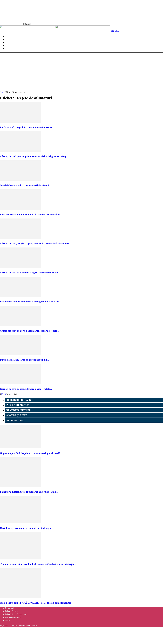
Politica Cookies (11, 611)
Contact (8, 620)
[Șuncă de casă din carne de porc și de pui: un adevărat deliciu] (20, 354)
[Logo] (27, 31)
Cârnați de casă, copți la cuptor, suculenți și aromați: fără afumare (34, 243)
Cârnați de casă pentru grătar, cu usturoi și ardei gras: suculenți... (34, 156)
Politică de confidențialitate (16, 614)
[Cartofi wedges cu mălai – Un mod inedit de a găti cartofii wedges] (20, 523)
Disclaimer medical (13, 617)
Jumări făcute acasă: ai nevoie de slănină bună (24, 185)
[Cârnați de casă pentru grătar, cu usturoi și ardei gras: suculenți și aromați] (20, 151)
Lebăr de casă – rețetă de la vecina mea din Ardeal (26, 127)
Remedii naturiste (18, 410)
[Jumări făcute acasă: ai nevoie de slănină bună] (20, 180)
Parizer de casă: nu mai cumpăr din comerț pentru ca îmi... (31, 214)
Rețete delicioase (18, 400)
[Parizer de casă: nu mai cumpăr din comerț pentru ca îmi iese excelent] (20, 209)
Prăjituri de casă (18, 405)
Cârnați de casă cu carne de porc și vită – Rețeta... (26, 389)
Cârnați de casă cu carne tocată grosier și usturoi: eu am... (30, 272)
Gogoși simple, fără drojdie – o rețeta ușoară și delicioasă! (30, 453)
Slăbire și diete (16, 415)
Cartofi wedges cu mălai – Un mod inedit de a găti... (27, 528)
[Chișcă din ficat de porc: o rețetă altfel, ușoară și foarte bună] (20, 325)
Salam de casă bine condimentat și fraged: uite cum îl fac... (30, 301)
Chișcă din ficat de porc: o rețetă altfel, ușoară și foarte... (29, 330)
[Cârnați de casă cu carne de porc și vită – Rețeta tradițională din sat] (20, 383)
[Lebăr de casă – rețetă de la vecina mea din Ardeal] (20, 122)
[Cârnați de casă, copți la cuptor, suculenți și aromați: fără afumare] (20, 238)
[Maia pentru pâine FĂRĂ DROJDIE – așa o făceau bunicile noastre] (20, 597)
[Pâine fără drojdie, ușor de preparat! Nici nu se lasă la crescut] (20, 486)
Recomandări (15, 420)
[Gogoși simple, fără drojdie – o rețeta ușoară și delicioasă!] (20, 448)
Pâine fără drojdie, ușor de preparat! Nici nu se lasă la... (29, 491)
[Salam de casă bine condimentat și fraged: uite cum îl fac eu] (20, 296)
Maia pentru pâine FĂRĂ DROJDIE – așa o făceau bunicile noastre (35, 602)
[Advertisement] (81, 71)
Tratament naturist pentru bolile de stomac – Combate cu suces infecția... (38, 564)
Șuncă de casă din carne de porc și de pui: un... (24, 359)
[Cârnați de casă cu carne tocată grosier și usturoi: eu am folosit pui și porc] (20, 267)
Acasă (2, 92)
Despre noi (9, 608)
